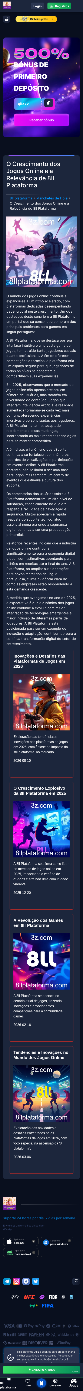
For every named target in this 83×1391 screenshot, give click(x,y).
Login (37, 6)
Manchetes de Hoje (51, 198)
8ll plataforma (21, 198)
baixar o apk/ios (55, 1370)
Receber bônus (41, 120)
